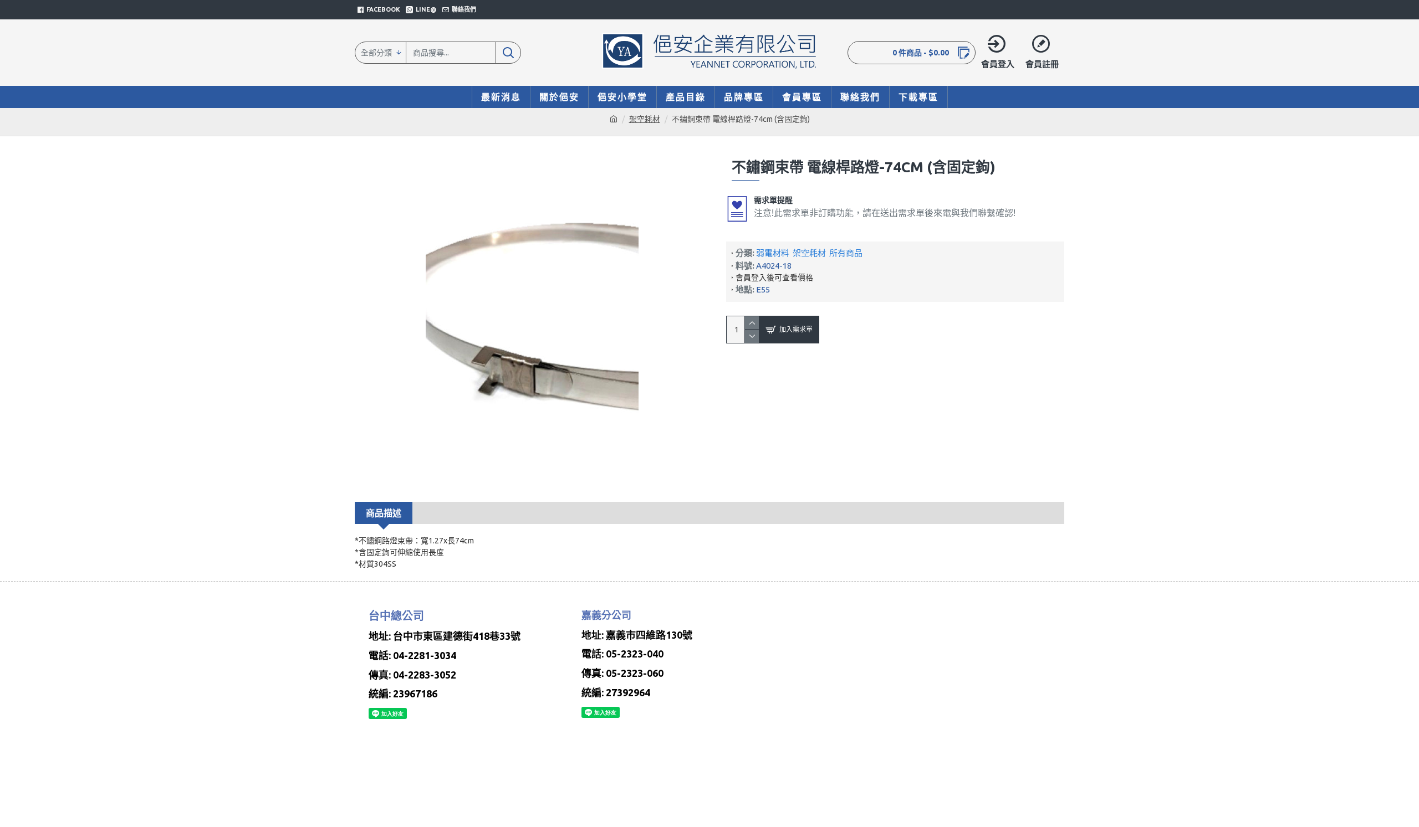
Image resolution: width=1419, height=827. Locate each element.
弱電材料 (772, 253)
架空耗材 (644, 119)
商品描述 (383, 513)
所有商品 (845, 253)
